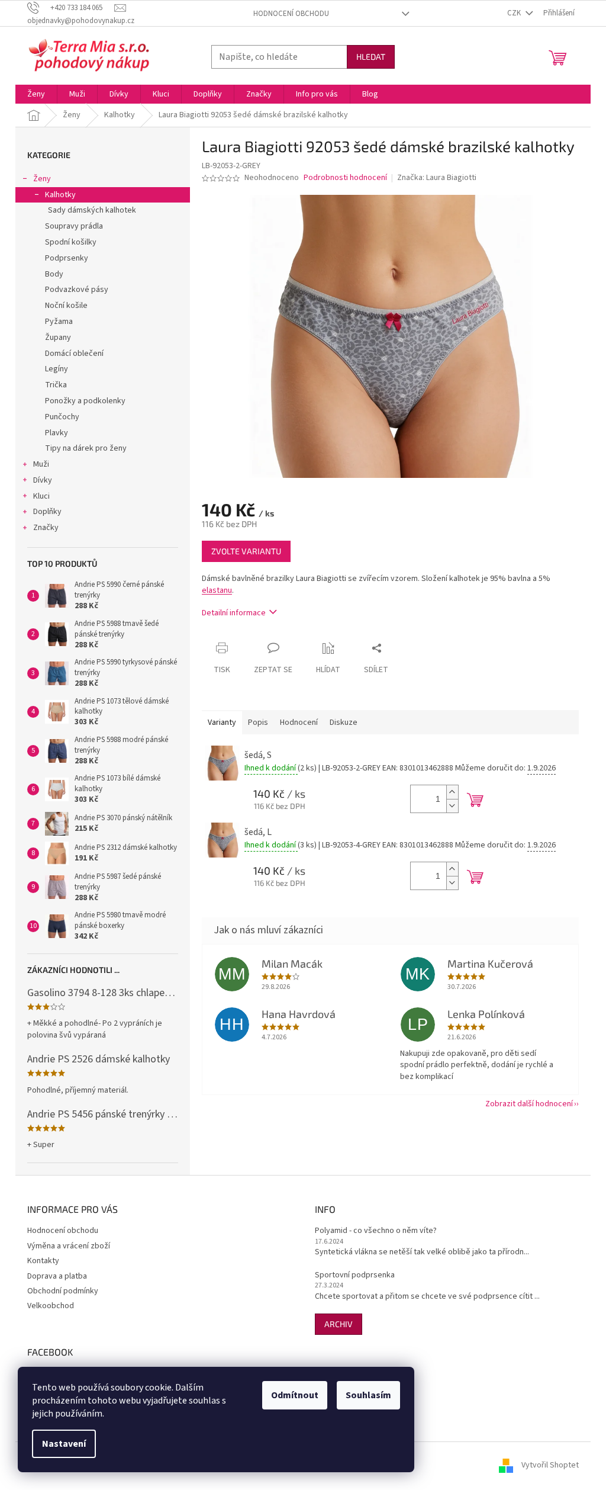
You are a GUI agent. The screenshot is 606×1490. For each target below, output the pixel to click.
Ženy (42, 179)
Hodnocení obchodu (291, 13)
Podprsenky (66, 258)
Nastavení (64, 1443)
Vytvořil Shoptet (550, 1466)
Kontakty (43, 1261)
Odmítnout (294, 1395)
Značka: (436, 178)
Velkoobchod (50, 1306)
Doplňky (47, 512)
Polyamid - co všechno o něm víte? (376, 1231)
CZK (515, 13)
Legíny (56, 369)
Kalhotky (60, 195)
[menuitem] (36, 94)
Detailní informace (234, 613)
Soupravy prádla (74, 226)
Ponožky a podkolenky (85, 401)
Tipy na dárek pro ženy (86, 448)
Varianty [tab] (222, 722)
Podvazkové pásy (76, 290)
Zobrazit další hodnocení (529, 1104)
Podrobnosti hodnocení (345, 178)
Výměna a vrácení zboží (68, 1246)
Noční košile (66, 306)
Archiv (338, 1324)
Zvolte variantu (246, 551)
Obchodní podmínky (62, 1291)
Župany (58, 337)
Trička (56, 385)
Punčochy (62, 417)
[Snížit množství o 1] (452, 806)
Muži (41, 464)
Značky (46, 528)
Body (54, 274)
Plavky (56, 433)
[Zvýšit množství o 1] (452, 792)
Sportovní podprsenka (355, 1275)
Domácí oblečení (74, 353)
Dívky (42, 480)
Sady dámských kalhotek (92, 210)
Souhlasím (368, 1395)
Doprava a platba (57, 1276)
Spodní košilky (70, 242)
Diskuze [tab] (343, 722)
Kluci (41, 496)
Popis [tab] (258, 722)
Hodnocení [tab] (299, 722)
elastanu (217, 590)
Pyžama (59, 321)
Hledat (370, 57)
